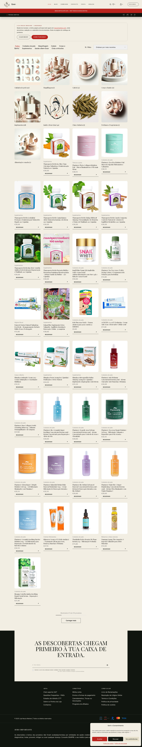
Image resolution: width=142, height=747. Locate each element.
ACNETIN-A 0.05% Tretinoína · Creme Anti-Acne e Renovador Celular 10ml (114, 323)
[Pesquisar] (110, 4)
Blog (56, 4)
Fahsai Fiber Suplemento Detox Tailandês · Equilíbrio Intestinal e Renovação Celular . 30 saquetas (54, 327)
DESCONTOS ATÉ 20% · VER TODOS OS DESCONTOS (71, 11)
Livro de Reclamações (109, 692)
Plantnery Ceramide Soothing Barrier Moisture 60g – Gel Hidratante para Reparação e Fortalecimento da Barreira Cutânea (27, 542)
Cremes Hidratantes (49, 537)
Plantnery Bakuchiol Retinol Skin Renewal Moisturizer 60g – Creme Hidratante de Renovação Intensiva (55, 487)
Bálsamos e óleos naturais (109, 537)
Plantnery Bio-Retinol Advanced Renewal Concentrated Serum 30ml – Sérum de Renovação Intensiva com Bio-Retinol (85, 488)
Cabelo (53, 46)
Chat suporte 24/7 (50, 692)
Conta (83, 4)
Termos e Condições (108, 698)
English (91, 4)
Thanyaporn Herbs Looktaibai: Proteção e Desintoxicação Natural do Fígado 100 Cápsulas (27, 220)
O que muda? (23, 37)
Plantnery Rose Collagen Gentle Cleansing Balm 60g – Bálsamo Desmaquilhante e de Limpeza (25, 427)
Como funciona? (40, 37)
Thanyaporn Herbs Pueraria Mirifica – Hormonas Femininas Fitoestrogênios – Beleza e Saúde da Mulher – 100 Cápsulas (56, 273)
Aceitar (99, 739)
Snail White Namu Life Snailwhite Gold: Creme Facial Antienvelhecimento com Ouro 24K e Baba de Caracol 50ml (84, 273)
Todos (17, 46)
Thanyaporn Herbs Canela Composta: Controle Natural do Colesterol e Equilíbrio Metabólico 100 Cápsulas (114, 220)
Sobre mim (64, 4)
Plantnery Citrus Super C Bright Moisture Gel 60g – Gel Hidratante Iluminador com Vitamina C (26, 487)
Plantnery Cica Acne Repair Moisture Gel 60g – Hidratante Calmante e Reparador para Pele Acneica (113, 432)
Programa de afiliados (80, 704)
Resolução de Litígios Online (111, 695)
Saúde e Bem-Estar (42, 48)
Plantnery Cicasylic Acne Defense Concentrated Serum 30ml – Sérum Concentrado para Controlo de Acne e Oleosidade (85, 433)
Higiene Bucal (18, 322)
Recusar (116, 739)
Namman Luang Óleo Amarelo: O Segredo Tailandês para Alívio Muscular (112, 541)
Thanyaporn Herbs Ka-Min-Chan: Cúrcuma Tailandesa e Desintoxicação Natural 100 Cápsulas (56, 166)
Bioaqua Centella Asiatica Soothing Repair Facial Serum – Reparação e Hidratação (26, 596)
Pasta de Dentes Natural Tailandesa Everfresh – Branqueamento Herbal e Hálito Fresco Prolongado (27, 327)
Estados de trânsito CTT (52, 698)
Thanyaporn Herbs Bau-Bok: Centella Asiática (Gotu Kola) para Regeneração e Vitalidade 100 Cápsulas (27, 270)
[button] (56, 173)
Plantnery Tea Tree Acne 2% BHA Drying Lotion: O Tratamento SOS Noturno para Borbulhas (112, 272)
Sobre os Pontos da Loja (52, 702)
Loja (49, 4)
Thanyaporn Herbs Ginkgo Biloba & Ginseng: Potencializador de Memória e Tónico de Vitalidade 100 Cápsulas (85, 220)
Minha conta (76, 692)
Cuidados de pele (29, 46)
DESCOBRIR (132, 4)
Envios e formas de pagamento (83, 695)
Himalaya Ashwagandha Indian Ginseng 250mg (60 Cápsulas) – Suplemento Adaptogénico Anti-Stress (85, 380)
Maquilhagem (43, 46)
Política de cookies (108, 743)
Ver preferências (131, 739)
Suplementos (27, 48)
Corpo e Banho (19, 375)
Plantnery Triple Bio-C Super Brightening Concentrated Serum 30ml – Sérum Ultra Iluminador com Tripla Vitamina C (113, 488)
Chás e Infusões (58, 48)
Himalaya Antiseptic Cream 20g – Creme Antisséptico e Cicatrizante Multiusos (25, 380)
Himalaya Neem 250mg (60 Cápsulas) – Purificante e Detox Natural (56, 379)
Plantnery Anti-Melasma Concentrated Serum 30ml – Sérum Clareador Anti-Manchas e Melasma (113, 380)
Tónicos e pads (77, 162)
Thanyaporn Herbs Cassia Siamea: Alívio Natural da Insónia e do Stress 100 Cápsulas (55, 220)
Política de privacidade (121, 743)
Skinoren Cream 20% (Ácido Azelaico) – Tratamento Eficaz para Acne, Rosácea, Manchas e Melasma (56, 541)
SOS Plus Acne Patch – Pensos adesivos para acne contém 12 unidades (82, 324)
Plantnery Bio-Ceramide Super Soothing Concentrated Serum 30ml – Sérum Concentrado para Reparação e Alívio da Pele (56, 433)
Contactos (47, 705)
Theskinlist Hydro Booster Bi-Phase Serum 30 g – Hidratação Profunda (84, 540)
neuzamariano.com (60, 28)
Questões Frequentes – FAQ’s (54, 695)
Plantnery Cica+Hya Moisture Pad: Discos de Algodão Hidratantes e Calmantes (113, 164)
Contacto (74, 4)
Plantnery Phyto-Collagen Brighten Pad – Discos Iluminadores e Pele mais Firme (85, 167)
